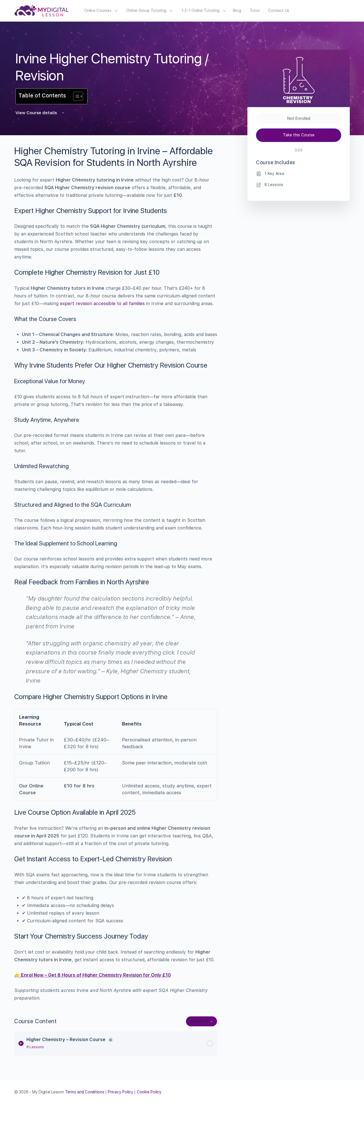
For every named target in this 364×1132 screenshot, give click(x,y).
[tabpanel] (115, 573)
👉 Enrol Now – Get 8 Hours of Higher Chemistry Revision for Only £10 (92, 975)
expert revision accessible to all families (102, 303)
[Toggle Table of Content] (75, 96)
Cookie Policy (149, 1092)
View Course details (36, 112)
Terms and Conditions (84, 1092)
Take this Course (299, 135)
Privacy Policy (120, 1092)
